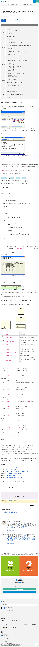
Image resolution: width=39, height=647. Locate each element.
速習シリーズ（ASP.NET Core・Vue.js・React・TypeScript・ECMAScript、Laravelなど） (21, 538)
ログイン (8, 501)
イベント (22, 615)
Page (3, 32)
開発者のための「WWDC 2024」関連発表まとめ (10, 512)
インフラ (16, 4)
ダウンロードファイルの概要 (12, 30)
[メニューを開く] (1, 1)
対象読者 (9, 29)
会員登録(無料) (10, 500)
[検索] (2, 4)
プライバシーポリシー (7, 639)
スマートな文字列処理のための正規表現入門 (13, 473)
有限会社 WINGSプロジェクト (22, 523)
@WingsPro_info (27, 526)
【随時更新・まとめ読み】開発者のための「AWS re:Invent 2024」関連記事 (15, 511)
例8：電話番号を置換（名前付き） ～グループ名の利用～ (17, 81)
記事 (19, 526)
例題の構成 (9, 44)
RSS (23, 526)
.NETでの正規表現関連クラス (13, 91)
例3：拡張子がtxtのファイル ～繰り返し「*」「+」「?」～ (17, 58)
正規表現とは (10, 33)
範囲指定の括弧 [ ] (11, 69)
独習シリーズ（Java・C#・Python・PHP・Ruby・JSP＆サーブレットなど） (22, 537)
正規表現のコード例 (11, 36)
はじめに (9, 27)
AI (4, 4)
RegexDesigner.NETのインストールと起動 (15, 42)
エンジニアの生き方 (22, 4)
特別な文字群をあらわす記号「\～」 (14, 67)
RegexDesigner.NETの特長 (12, 41)
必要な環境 (9, 32)
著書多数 (12, 540)
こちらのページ (11, 435)
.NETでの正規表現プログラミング (13, 92)
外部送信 (5, 641)
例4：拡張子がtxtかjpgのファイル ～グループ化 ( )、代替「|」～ (18, 60)
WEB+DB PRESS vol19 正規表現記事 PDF (14, 477)
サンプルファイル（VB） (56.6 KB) (12, 20)
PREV (3, 481)
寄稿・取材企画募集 (10, 610)
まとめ (9, 95)
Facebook (22, 527)
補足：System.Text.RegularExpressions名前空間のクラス (17, 94)
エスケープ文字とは (11, 54)
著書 (17, 526)
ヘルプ (5, 631)
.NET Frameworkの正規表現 (10, 469)
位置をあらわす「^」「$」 (12, 75)
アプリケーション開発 (10, 4)
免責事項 (5, 635)
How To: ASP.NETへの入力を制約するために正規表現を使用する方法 (18, 471)
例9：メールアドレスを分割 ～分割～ (14, 85)
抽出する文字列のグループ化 (12, 78)
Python (28, 4)
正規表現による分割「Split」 (12, 86)
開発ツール (32, 4)
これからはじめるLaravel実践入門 (19, 539)
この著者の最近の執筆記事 (11, 530)
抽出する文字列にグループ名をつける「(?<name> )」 (16, 82)
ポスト (32, 505)
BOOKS (32, 615)
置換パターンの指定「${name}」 (13, 83)
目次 (19, 24)
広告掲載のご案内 (29, 610)
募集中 (31, 525)
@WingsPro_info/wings (10, 527)
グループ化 (10, 61)
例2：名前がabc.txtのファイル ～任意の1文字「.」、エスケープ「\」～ (19, 51)
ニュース (2, 615)
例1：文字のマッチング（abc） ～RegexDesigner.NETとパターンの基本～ (19, 45)
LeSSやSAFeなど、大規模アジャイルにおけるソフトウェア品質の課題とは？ (15, 514)
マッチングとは (10, 48)
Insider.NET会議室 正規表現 (10, 475)
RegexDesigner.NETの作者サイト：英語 (9, 467)
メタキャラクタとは (11, 52)
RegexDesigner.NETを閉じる (13, 49)
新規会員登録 (19, 589)
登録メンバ (17, 525)
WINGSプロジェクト (10, 523)
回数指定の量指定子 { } (12, 70)
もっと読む (4, 515)
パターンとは (10, 46)
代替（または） (10, 63)
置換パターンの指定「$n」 (12, 79)
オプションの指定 (11, 64)
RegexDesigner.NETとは (11, 39)
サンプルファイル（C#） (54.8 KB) (12, 19)
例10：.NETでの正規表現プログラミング (14, 89)
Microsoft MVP (23, 535)
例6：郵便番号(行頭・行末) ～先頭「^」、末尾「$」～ (16, 73)
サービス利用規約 (6, 638)
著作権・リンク (6, 632)
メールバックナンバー (20, 586)
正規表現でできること (11, 35)
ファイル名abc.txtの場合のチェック (14, 55)
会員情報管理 (6, 634)
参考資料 (9, 97)
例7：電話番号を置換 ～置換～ (12, 76)
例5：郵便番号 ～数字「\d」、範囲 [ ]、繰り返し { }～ (16, 66)
